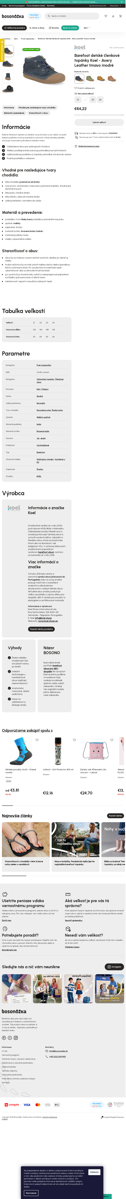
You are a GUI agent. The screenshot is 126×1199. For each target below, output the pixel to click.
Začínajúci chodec (45, 459)
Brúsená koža (43, 431)
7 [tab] (74, 805)
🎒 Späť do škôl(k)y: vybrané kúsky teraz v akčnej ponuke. (48, 2)
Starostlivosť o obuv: (38, 113)
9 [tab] (96, 805)
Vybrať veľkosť (99, 122)
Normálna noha (44, 410)
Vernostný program (17, 6)
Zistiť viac (6, 920)
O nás (4, 6)
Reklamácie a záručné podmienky (17, 1063)
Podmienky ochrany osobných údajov (18, 1078)
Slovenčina (114, 6)
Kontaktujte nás (9, 950)
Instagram (116, 967)
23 (93, 99)
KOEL (39, 476)
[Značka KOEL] (83, 47)
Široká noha (57, 410)
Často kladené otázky (36, 6)
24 (100, 99)
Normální (41, 403)
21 (78, 99)
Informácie (9, 107)
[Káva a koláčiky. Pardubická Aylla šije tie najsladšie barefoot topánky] (75, 839)
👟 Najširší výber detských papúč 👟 (84, 2)
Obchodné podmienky (12, 1075)
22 (85, 99)
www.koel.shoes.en (48, 621)
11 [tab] (118, 805)
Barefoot (41, 452)
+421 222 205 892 (57, 1056)
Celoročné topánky (45, 379)
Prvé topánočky (44, 365)
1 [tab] (7, 805)
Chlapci (44, 389)
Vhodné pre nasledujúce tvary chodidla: (37, 107)
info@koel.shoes (43, 618)
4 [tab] (40, 805)
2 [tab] (18, 805)
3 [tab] (29, 805)
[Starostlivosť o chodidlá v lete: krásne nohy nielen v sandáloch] (26, 839)
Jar (38, 438)
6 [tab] (63, 805)
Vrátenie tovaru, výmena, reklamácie (18, 1059)
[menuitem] (14, 27)
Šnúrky (40, 469)
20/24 (8, 781)
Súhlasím (94, 1172)
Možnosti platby (9, 1067)
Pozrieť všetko (115, 816)
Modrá (40, 396)
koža (39, 424)
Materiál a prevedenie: (14, 113)
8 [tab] (85, 805)
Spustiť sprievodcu (73, 920)
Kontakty (51, 6)
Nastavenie (31, 1193)
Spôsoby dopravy (9, 1071)
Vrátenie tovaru (72, 947)
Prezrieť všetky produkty (41, 629)
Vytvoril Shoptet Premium (114, 1117)
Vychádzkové (43, 445)
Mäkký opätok (43, 417)
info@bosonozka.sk (58, 1051)
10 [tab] (107, 805)
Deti (38, 389)
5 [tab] (51, 805)
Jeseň (43, 438)
